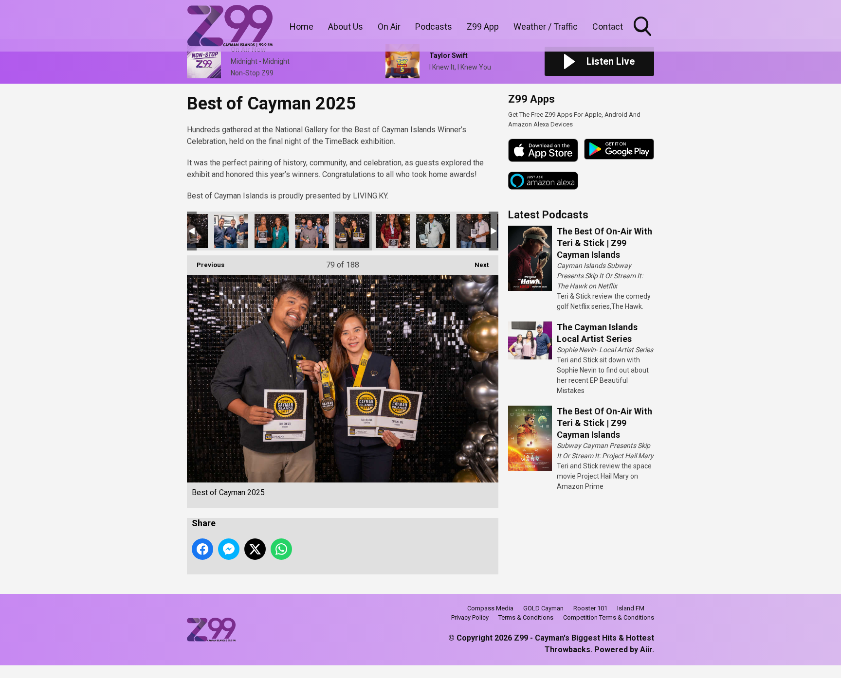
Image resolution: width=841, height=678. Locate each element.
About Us (345, 26)
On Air (389, 26)
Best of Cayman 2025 (231, 231)
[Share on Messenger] (228, 549)
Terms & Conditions (525, 617)
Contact (607, 26)
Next (477, 264)
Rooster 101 (590, 608)
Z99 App (483, 26)
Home (301, 26)
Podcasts (433, 26)
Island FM (630, 608)
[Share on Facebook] (202, 549)
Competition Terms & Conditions (608, 617)
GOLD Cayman (543, 608)
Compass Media (490, 608)
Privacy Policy (470, 617)
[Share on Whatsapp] (281, 549)
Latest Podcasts (548, 215)
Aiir (646, 649)
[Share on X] (255, 549)
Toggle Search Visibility (643, 37)
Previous (205, 264)
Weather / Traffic (545, 26)
